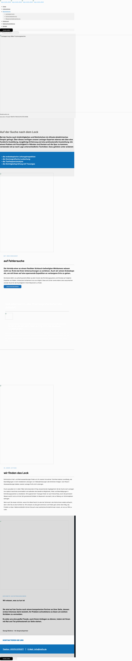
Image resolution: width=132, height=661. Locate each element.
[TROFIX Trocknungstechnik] (22, 2)
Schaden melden (6, 30)
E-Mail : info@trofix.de (37, 649)
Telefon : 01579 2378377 (13, 649)
